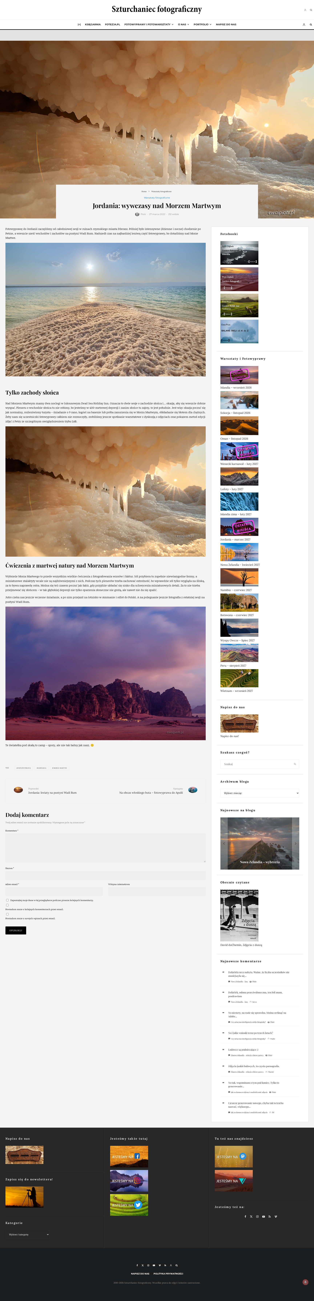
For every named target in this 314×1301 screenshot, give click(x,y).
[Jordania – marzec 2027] (259, 527)
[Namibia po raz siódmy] (259, 843)
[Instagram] (148, 1265)
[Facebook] (137, 1265)
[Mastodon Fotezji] (262, 1157)
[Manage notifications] (305, 1282)
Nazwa (9, 868)
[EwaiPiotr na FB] (157, 1157)
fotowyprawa (24, 768)
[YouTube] (154, 1265)
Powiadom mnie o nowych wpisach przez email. (30, 918)
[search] (295, 764)
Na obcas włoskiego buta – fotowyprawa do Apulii (151, 790)
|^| (79, 24)
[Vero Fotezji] (262, 1181)
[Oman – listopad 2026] (259, 426)
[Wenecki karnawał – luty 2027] (259, 452)
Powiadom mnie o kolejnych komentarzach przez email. (34, 909)
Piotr (143, 214)
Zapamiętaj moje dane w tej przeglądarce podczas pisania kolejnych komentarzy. (51, 900)
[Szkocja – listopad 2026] (259, 401)
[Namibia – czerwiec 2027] (259, 578)
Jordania (42, 768)
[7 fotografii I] (259, 280)
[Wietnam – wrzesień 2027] (259, 679)
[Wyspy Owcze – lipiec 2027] (259, 628)
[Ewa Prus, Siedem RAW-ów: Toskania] (259, 306)
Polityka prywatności (168, 1273)
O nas (182, 24)
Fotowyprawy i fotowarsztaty (147, 24)
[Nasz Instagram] (157, 1181)
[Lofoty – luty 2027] (259, 477)
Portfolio (201, 24)
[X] (143, 1265)
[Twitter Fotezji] (157, 1205)
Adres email (12, 884)
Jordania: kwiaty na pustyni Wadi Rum (52, 790)
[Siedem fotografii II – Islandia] (259, 253)
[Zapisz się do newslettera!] (52, 1198)
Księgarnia (93, 24)
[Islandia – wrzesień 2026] (259, 376)
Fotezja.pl (112, 24)
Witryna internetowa (119, 884)
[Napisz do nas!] (259, 724)
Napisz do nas (226, 24)
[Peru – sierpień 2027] (259, 653)
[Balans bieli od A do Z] (259, 332)
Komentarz (11, 830)
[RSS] (165, 1265)
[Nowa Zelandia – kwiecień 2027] (259, 553)
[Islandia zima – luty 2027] (259, 502)
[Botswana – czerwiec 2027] (259, 603)
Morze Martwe (60, 768)
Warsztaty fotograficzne (157, 197)
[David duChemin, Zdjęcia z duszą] (259, 916)
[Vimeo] (160, 1265)
